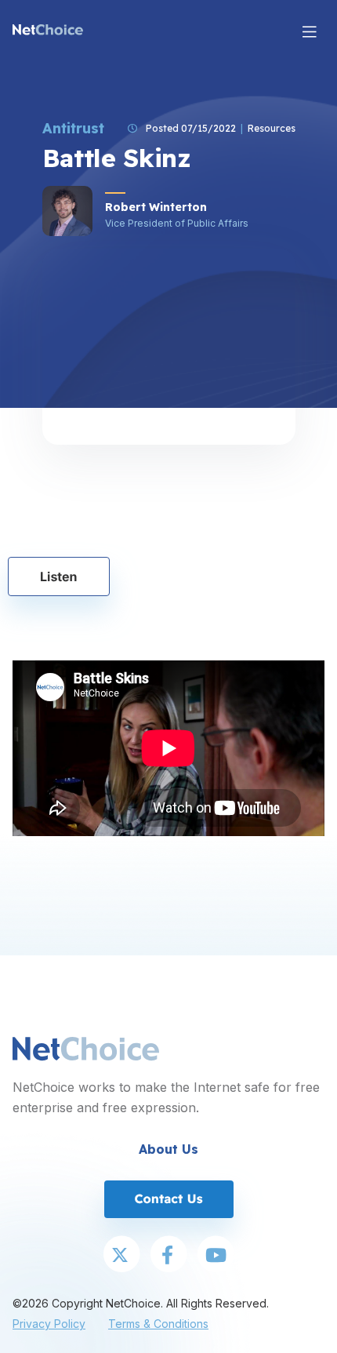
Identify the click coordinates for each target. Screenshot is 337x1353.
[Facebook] (168, 1256)
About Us (168, 1149)
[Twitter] (121, 1256)
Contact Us (168, 1198)
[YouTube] (215, 1256)
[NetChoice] (48, 31)
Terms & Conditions (158, 1323)
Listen (59, 576)
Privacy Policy (49, 1323)
